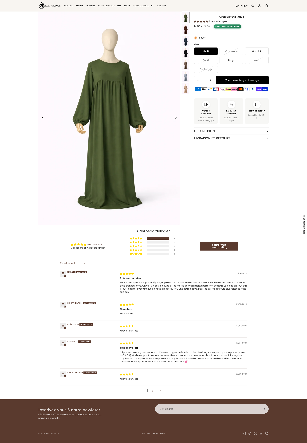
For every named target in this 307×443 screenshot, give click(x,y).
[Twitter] (255, 433)
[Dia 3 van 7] (185, 41)
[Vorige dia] (41, 118)
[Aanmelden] (263, 409)
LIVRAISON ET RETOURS (212, 138)
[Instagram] (244, 433)
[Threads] (261, 433)
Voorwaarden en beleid (153, 433)
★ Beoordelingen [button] (304, 224)
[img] (127, 273)
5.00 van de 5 (94, 244)
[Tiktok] (250, 433)
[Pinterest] (267, 433)
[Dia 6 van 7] (185, 76)
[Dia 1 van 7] (185, 17)
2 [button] (152, 390)
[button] (201, 21)
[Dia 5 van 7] (185, 64)
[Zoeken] (252, 5)
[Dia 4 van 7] (185, 53)
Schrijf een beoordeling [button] (219, 246)
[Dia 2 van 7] (185, 29)
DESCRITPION (204, 131)
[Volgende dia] (176, 118)
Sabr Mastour (52, 433)
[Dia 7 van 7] (185, 88)
